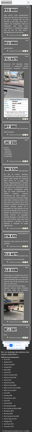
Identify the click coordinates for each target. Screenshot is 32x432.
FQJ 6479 (11, 58)
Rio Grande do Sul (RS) (11, 416)
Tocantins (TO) (9, 426)
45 (5, 345)
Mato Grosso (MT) (10, 390)
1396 (26, 345)
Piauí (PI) (7, 401)
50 (20, 345)
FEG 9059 (11, 10)
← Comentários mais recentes (12, 342)
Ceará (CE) (7, 372)
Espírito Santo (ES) (10, 377)
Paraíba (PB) (8, 396)
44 (28, 342)
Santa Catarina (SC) (10, 419)
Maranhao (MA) (9, 383)
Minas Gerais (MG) (10, 385)
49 (17, 345)
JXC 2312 (10, 142)
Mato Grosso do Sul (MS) (12, 388)
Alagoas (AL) (8, 362)
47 (11, 345)
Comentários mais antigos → (16, 348)
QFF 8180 (10, 126)
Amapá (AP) (8, 367)
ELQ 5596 (11, 270)
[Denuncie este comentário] (7, 35)
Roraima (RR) (8, 414)
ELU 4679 (11, 254)
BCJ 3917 (10, 329)
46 (8, 345)
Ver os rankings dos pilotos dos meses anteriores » (15, 353)
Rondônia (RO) (9, 411)
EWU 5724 (11, 169)
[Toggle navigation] (28, 2)
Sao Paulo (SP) (9, 424)
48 (14, 345)
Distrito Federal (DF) (10, 375)
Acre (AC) (7, 359)
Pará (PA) (7, 393)
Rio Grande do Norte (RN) (12, 408)
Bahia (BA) (7, 370)
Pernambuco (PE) (10, 398)
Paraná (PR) (8, 403)
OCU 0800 (11, 43)
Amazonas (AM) (9, 365)
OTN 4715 (10, 236)
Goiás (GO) (7, 380)
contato (26, 431)
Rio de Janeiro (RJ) (10, 406)
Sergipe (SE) (8, 421)
